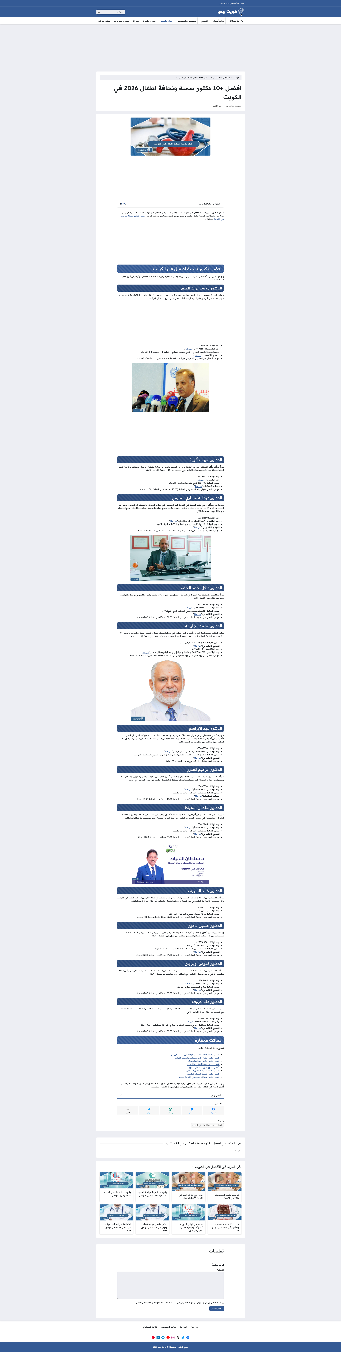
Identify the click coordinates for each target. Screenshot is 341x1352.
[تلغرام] (163, 1337)
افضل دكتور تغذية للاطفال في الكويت (202, 1070)
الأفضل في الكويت (208, 1167)
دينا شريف (230, 106)
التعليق (220, 1270)
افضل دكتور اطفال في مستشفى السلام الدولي (197, 1057)
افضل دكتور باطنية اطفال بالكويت (203, 1073)
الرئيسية (235, 77)
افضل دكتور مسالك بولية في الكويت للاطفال (198, 1077)
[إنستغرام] (173, 1337)
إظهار (123, 203)
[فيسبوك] (188, 1337)
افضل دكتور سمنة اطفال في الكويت (207, 1125)
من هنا (189, 348)
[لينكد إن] (158, 1337)
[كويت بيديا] (231, 12)
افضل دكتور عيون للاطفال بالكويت (203, 1067)
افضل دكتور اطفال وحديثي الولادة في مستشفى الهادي (194, 1054)
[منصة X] (178, 1337)
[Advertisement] (170, 46)
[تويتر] (183, 1337)
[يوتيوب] (168, 1337)
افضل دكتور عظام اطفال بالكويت (204, 1061)
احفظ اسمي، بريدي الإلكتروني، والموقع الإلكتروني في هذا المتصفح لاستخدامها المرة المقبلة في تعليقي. (178, 1302)
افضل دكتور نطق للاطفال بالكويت (203, 1064)
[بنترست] (153, 1337)
